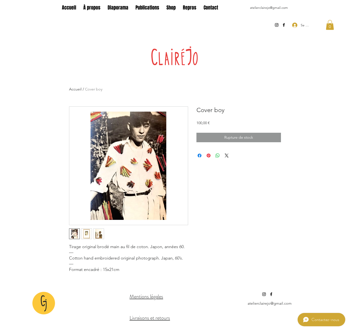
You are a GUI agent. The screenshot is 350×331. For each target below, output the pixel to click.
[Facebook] (283, 25)
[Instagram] (276, 25)
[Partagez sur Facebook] (199, 155)
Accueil (75, 89)
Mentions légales (146, 296)
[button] (330, 25)
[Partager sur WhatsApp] (217, 155)
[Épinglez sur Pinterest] (208, 155)
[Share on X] (227, 155)
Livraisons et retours (150, 318)
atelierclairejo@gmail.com (269, 7)
